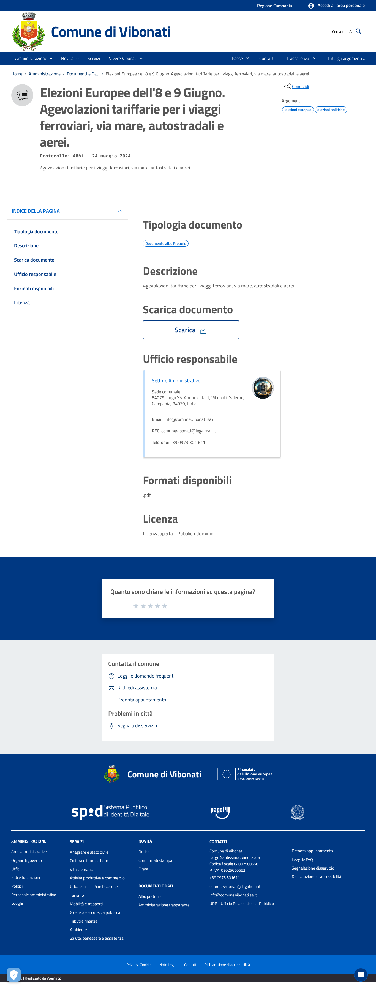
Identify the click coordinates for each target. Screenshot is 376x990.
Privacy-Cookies (139, 964)
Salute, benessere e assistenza (97, 938)
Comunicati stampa (155, 860)
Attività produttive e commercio (97, 878)
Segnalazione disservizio (313, 868)
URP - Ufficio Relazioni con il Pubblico (241, 903)
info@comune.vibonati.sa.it (233, 895)
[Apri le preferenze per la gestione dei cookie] (14, 975)
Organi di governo (26, 860)
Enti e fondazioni (25, 877)
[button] (336, 5)
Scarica (186, 330)
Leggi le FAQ (302, 859)
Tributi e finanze (83, 921)
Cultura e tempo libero (89, 860)
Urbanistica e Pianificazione (94, 886)
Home (16, 73)
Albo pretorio (149, 896)
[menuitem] (233, 58)
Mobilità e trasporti (86, 904)
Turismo (77, 895)
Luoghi (17, 903)
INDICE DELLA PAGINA (36, 211)
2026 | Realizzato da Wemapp (37, 978)
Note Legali (168, 964)
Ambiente (78, 929)
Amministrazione (45, 73)
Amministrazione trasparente (164, 905)
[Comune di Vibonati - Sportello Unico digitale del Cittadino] (28, 31)
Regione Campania (274, 5)
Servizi (77, 841)
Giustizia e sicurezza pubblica (95, 912)
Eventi (143, 869)
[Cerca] (359, 31)
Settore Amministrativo (176, 380)
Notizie (144, 851)
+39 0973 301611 (224, 877)
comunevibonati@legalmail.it (234, 886)
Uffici (15, 869)
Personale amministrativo (33, 895)
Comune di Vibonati (110, 31)
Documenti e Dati (83, 73)
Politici (17, 886)
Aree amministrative (29, 851)
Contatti (218, 841)
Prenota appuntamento (312, 851)
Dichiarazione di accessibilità (316, 876)
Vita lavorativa (82, 869)
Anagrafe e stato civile (89, 852)
